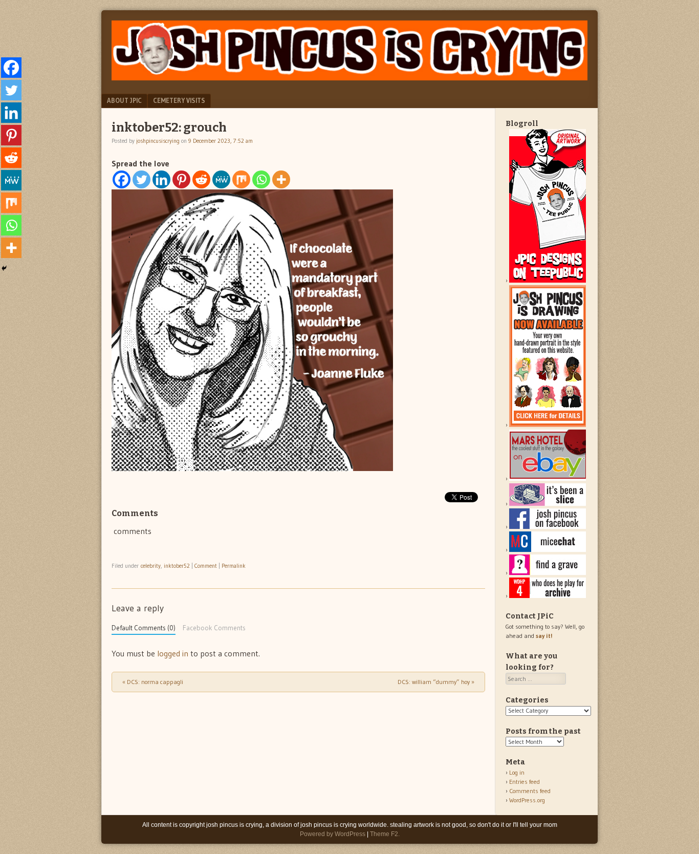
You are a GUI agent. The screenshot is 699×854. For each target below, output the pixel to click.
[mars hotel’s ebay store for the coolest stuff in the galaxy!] (547, 478)
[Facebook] (121, 179)
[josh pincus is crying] (349, 77)
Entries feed (524, 781)
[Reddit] (201, 179)
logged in (172, 653)
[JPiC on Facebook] (547, 526)
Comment (205, 565)
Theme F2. (385, 834)
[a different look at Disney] (547, 549)
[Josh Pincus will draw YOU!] (547, 425)
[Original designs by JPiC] (547, 280)
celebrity (151, 565)
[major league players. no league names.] (547, 596)
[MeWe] (221, 179)
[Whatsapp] (261, 179)
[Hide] (4, 268)
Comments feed (530, 791)
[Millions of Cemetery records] (547, 573)
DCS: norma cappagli (152, 682)
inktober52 (177, 565)
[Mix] (241, 179)
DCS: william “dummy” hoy (436, 682)
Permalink (234, 565)
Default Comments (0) (144, 628)
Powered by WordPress (332, 834)
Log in (517, 772)
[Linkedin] (161, 179)
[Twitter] (141, 179)
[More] (281, 179)
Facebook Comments (214, 628)
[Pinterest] (181, 179)
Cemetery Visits (179, 100)
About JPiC (124, 100)
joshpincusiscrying (158, 140)
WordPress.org (527, 800)
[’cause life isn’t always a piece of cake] (547, 503)
